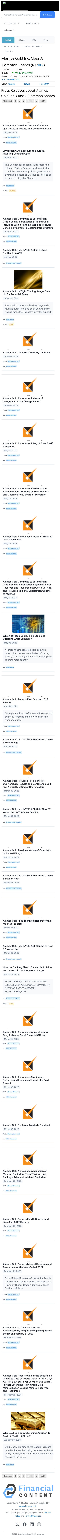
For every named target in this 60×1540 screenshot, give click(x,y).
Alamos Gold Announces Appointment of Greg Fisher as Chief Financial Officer (26, 1034)
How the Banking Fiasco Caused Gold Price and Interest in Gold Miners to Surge (27, 969)
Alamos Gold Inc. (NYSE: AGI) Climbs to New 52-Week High (28, 741)
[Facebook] (24, 1524)
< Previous (7, 101)
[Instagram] (39, 1524)
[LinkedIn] (32, 1524)
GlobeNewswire (11, 142)
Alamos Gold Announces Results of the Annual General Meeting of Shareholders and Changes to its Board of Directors (26, 491)
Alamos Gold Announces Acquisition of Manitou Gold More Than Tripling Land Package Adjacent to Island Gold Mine (25, 1174)
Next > (42, 101)
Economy (12, 190)
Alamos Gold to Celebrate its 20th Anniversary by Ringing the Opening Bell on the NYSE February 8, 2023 (27, 1330)
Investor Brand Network (13, 263)
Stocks (21, 40)
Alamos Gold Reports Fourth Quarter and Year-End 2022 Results (26, 1221)
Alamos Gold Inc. (13, 137)
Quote (11, 83)
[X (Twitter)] (17, 1524)
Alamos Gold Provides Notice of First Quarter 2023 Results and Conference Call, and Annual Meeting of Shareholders (27, 783)
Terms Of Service (33, 1515)
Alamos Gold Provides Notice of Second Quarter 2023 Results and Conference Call (27, 127)
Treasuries (8, 51)
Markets (8, 40)
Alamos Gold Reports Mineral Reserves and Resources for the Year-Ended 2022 (27, 1266)
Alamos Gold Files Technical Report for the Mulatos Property (27, 922)
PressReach (10, 185)
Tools (46, 40)
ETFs (34, 40)
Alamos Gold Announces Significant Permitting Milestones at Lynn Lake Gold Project (26, 1080)
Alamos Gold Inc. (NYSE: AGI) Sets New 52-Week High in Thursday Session (27, 811)
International (37, 46)
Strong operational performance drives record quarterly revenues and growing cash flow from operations (28, 716)
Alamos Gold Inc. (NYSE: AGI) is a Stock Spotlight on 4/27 (25, 252)
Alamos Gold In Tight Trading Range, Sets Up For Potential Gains (26, 293)
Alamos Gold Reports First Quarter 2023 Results (25, 701)
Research (44, 83)
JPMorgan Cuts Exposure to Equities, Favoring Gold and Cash (24, 152)
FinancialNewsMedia (13, 999)
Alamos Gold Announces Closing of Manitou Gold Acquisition (27, 538)
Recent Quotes (10, 23)
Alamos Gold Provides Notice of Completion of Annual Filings (27, 852)
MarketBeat (10, 319)
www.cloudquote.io (28, 1506)
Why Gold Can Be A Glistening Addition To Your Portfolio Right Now (26, 1434)
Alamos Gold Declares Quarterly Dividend (26, 352)
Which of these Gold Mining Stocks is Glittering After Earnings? (24, 637)
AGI (41, 64)
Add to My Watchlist (10, 79)
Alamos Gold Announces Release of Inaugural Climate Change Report (23, 400)
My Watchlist (31, 23)
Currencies (25, 46)
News (16, 46)
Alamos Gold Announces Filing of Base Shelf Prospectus (28, 445)
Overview (8, 46)
